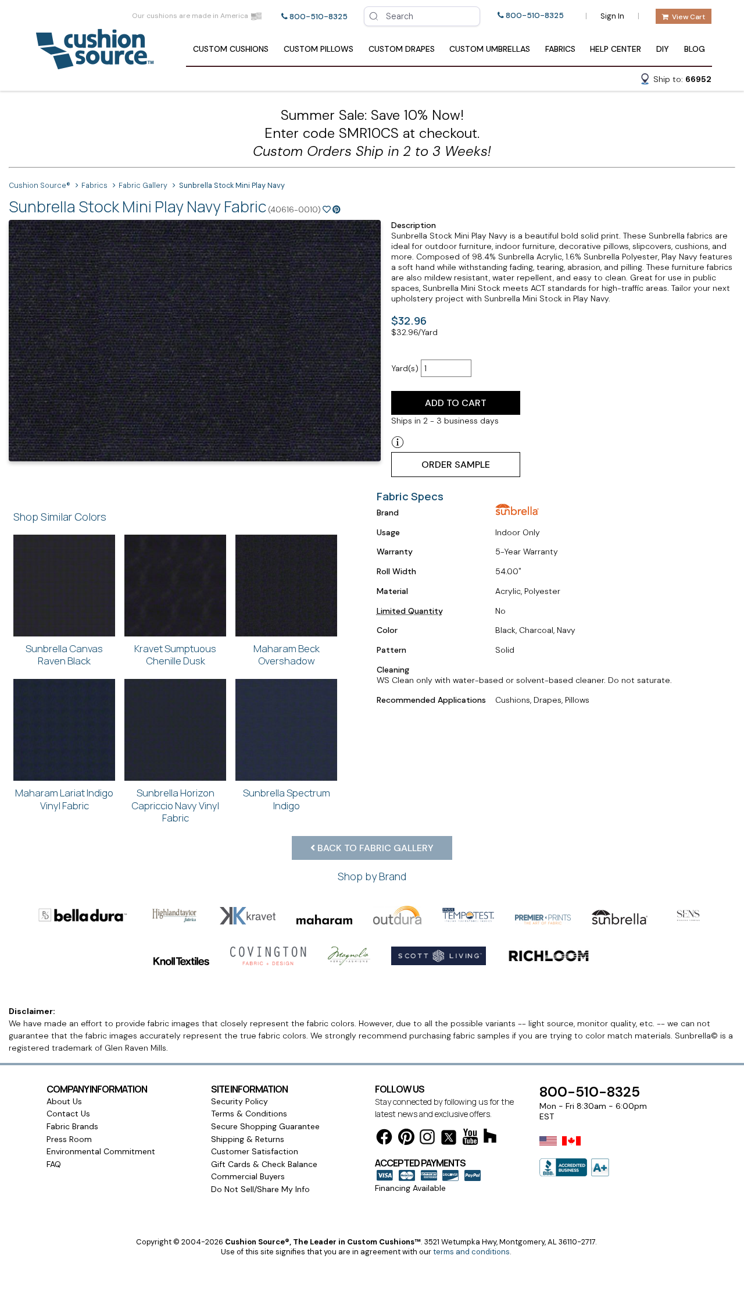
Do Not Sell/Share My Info (260, 1189)
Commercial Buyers (248, 1176)
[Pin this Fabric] (336, 209)
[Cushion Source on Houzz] (490, 1138)
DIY (662, 49)
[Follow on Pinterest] (406, 1139)
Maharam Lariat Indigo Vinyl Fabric (64, 799)
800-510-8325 (318, 17)
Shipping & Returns (247, 1139)
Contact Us (68, 1113)
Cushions (231, 49)
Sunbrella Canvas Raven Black (64, 655)
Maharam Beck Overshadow (286, 655)
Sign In (612, 16)
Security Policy (239, 1101)
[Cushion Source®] (95, 63)
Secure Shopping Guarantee (265, 1126)
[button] (675, 80)
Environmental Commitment (100, 1151)
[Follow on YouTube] (470, 1139)
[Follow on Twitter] (448, 1139)
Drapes (402, 49)
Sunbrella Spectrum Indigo (286, 799)
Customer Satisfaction (254, 1151)
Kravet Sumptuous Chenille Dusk (175, 655)
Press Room (69, 1139)
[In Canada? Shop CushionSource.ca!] (571, 1148)
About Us (64, 1101)
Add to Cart (456, 403)
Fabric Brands (72, 1126)
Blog (694, 49)
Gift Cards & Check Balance (264, 1164)
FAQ (53, 1164)
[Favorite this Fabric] (327, 209)
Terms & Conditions (249, 1113)
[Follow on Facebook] (384, 1138)
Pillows (318, 49)
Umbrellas (489, 49)
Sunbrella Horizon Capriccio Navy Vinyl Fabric (175, 805)
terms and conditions (471, 1252)
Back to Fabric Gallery (374, 848)
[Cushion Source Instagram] (427, 1139)
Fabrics (560, 49)
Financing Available (410, 1188)
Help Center (615, 49)
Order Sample (455, 464)
